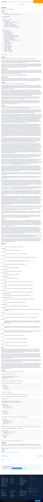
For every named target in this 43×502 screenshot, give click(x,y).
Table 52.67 (12, 327)
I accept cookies (37, 500)
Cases (19, 1)
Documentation (13, 479)
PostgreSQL (24, 468)
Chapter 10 (19, 199)
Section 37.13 (24, 440)
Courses (22, 1)
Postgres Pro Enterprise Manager (4, 482)
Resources (27, 1)
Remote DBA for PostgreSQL (22, 484)
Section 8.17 (24, 83)
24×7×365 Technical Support (22, 479)
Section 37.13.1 (9, 187)
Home (36, 4)
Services (10, 1)
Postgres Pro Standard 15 (16, 468)
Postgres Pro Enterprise (7, 468)
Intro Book (2, 493)
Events (2, 491)
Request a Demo (38, 1)
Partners (12, 492)
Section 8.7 (28, 78)
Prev (3, 4)
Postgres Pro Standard (4, 479)
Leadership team (13, 491)
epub (3, 459)
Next (39, 4)
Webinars (12, 480)
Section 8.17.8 (25, 91)
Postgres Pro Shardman (4, 480)
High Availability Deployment (24, 481)
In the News (12, 494)
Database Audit (22, 482)
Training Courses (3, 492)
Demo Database (3, 494)
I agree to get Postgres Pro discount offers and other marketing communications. (35, 492)
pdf (9, 459)
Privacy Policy (38, 489)
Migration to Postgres (23, 480)
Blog (11, 478)
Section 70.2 (3, 187)
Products (14, 1)
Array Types (24, 164)
